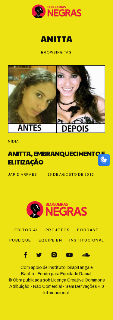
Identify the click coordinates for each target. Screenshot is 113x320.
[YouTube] (69, 255)
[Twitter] (39, 255)
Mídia (13, 141)
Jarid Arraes (22, 174)
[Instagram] (54, 255)
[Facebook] (25, 255)
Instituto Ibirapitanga (69, 267)
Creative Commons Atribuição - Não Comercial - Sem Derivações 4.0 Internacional (57, 286)
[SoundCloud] (86, 255)
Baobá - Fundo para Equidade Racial (56, 274)
